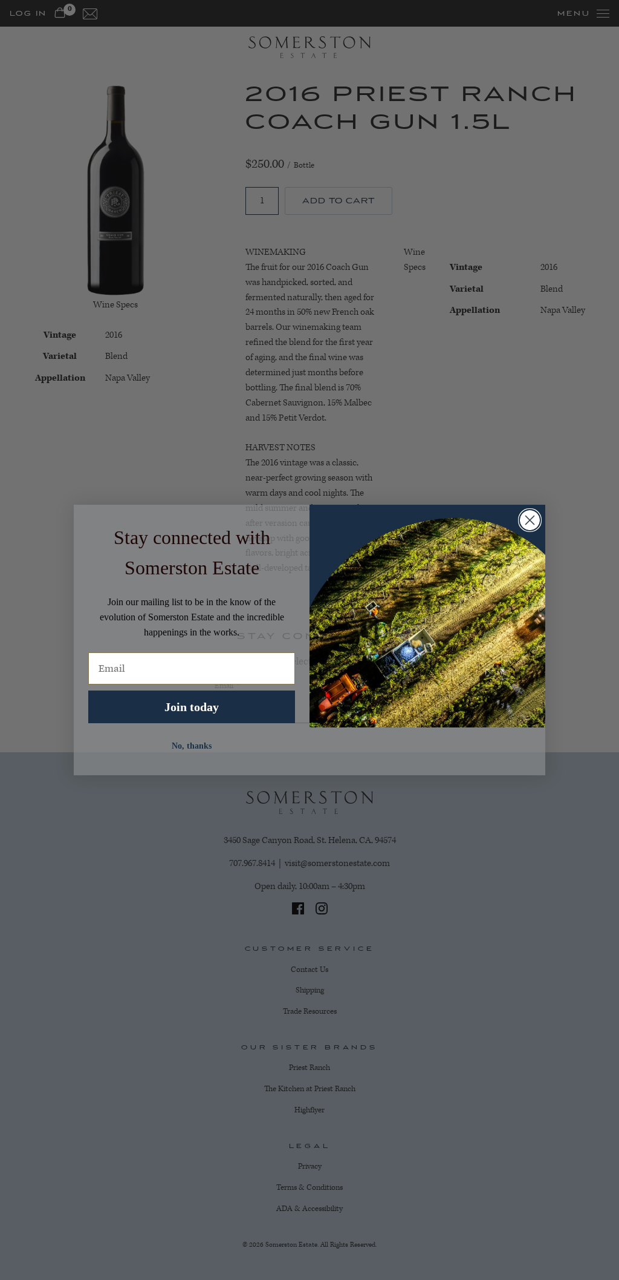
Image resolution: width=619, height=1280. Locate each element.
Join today (191, 707)
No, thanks (192, 745)
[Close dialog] (529, 520)
